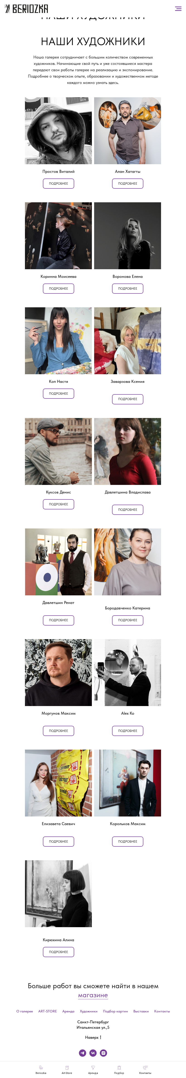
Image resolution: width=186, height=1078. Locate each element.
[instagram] (103, 1053)
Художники (89, 1011)
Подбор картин (115, 1011)
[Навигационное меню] (178, 9)
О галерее (24, 1011)
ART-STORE (47, 1011)
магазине (93, 994)
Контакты (162, 1011)
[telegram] (82, 1053)
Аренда (68, 1011)
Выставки (141, 1011)
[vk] (93, 1053)
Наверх (91, 1037)
